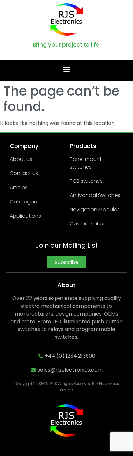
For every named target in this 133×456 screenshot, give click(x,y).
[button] (66, 69)
